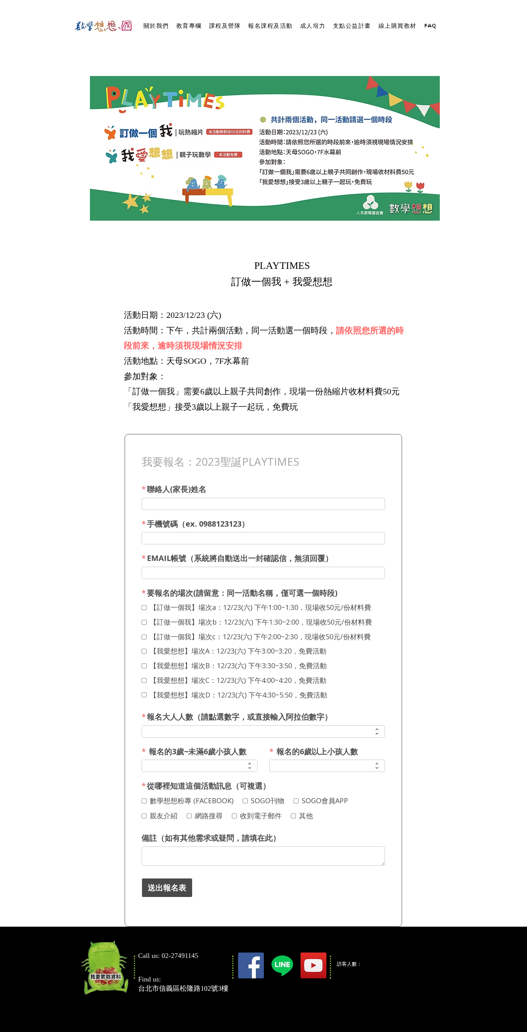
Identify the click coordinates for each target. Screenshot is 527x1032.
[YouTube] (313, 965)
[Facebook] (251, 965)
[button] (156, 26)
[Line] (282, 965)
